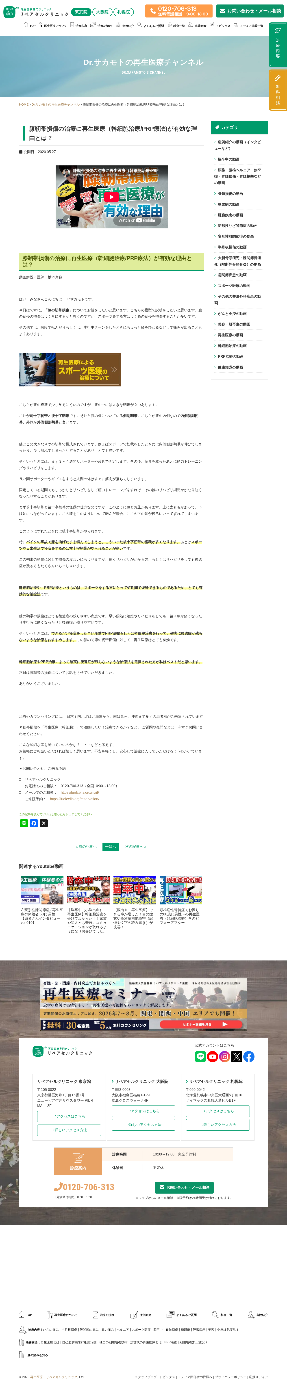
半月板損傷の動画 (232, 247)
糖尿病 (185, 1329)
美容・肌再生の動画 (234, 324)
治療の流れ (105, 26)
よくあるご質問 (154, 26)
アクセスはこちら (71, 1116)
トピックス (223, 26)
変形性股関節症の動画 (236, 236)
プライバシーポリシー (230, 1377)
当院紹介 (262, 1315)
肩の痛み (107, 1329)
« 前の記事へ (86, 846)
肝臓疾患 (199, 1329)
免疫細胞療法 (226, 1329)
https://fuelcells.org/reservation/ (74, 799)
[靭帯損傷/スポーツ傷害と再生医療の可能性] (70, 356)
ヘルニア (123, 1329)
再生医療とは (50, 1342)
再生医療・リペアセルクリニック (53, 1377)
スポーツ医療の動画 (234, 286)
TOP (33, 26)
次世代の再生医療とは (146, 1342)
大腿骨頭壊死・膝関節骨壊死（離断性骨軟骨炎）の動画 (237, 261)
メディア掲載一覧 (251, 26)
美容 (211, 1329)
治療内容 (81, 26)
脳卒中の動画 (228, 159)
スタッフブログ (146, 1377)
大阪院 (102, 12)
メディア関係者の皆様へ (195, 1377)
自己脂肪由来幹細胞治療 (79, 1342)
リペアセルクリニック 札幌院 (216, 1081)
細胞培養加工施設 (192, 1342)
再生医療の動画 (230, 335)
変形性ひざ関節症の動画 (237, 226)
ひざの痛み (51, 1329)
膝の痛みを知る (38, 1355)
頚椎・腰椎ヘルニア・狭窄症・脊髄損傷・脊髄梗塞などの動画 (237, 176)
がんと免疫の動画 (232, 314)
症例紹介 (128, 26)
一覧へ (110, 847)
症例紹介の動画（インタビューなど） (237, 145)
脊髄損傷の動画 (230, 193)
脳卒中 (158, 1329)
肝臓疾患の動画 (230, 215)
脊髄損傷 (171, 1329)
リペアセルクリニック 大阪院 (141, 1081)
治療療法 (31, 1342)
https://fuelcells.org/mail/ (80, 792)
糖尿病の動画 (228, 204)
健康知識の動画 (230, 367)
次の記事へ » (135, 846)
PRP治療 (170, 1342)
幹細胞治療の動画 (232, 346)
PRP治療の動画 (231, 356)
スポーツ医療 (141, 1329)
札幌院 (123, 12)
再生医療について (55, 26)
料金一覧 (179, 26)
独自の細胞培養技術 (113, 1342)
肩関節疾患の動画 (232, 275)
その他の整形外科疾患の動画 (237, 300)
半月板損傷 (69, 1329)
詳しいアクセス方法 (71, 1130)
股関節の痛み (89, 1329)
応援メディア (258, 1377)
